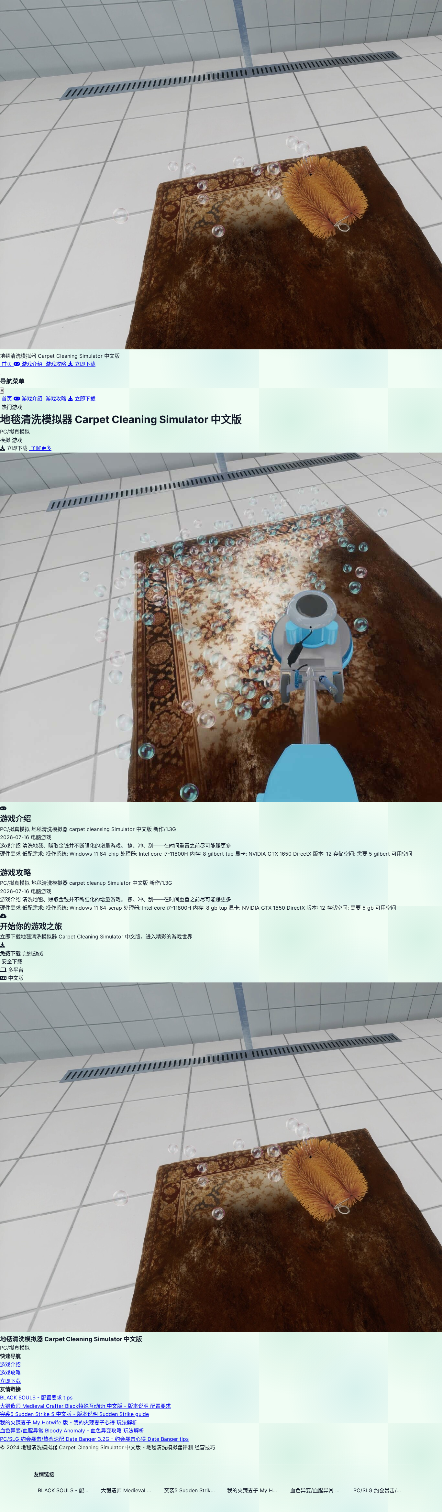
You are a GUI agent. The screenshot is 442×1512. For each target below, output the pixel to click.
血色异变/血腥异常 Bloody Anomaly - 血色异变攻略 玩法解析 (72, 1430)
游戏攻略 (10, 1372)
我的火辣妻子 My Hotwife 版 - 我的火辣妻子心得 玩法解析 (68, 1422)
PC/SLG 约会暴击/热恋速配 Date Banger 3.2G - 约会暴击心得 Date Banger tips (94, 1439)
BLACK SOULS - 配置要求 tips (36, 1397)
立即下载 (10, 1381)
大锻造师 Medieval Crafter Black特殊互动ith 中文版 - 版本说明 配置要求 (85, 1406)
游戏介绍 (10, 1364)
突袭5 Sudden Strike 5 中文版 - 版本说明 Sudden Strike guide (74, 1414)
